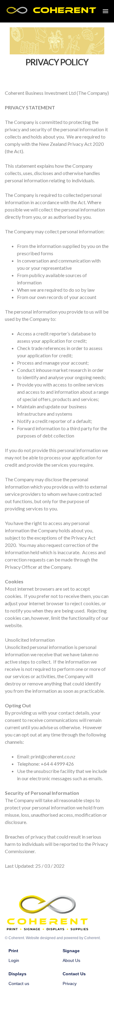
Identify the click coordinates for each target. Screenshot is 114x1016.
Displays (17, 973)
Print (13, 950)
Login (14, 960)
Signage (71, 950)
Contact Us (74, 973)
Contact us (19, 983)
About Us (71, 960)
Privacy (70, 983)
